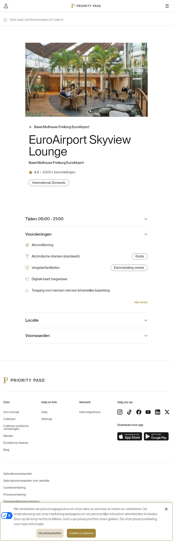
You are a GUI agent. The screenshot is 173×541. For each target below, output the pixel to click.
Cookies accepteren (81, 533)
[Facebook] (138, 412)
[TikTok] (129, 412)
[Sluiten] (166, 509)
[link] (129, 436)
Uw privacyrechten (50, 533)
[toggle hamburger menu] (167, 5)
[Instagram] (119, 412)
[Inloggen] (5, 5)
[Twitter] (167, 412)
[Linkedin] (157, 412)
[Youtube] (148, 412)
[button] (80, 111)
